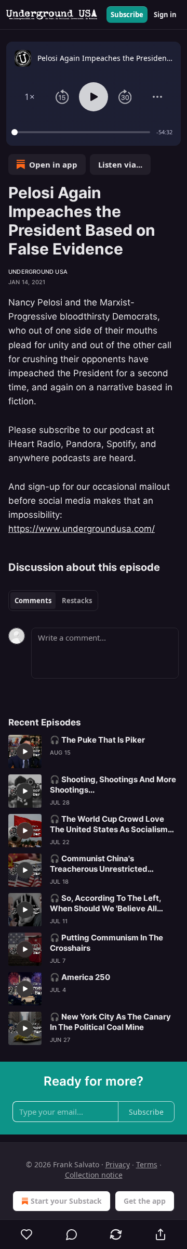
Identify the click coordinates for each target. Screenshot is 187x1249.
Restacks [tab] (77, 600)
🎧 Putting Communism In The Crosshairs (106, 943)
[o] (25, 751)
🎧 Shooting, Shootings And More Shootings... (113, 784)
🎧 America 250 (80, 977)
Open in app (53, 164)
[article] (93, 751)
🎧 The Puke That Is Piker (97, 740)
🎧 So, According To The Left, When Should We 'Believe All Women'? (105, 903)
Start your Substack (66, 1201)
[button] (30, 97)
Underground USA (38, 271)
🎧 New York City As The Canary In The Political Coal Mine (110, 1022)
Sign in (165, 14)
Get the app (145, 1201)
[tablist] (53, 600)
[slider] (82, 132)
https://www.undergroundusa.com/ (81, 529)
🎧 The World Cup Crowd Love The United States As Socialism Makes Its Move (109, 824)
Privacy (117, 1164)
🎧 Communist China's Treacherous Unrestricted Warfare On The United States (106, 863)
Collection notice (94, 1175)
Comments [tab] (33, 600)
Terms (146, 1164)
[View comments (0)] (71, 1234)
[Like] (26, 1234)
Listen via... (120, 164)
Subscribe (127, 14)
